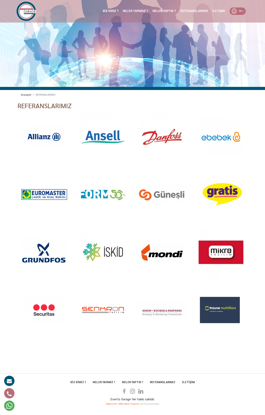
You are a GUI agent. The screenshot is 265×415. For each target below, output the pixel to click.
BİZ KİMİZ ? (111, 11)
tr (240, 11)
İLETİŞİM (218, 11)
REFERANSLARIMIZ (194, 11)
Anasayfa (26, 94)
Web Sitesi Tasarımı (129, 403)
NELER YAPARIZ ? (135, 11)
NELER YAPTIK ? (164, 11)
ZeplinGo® (111, 403)
